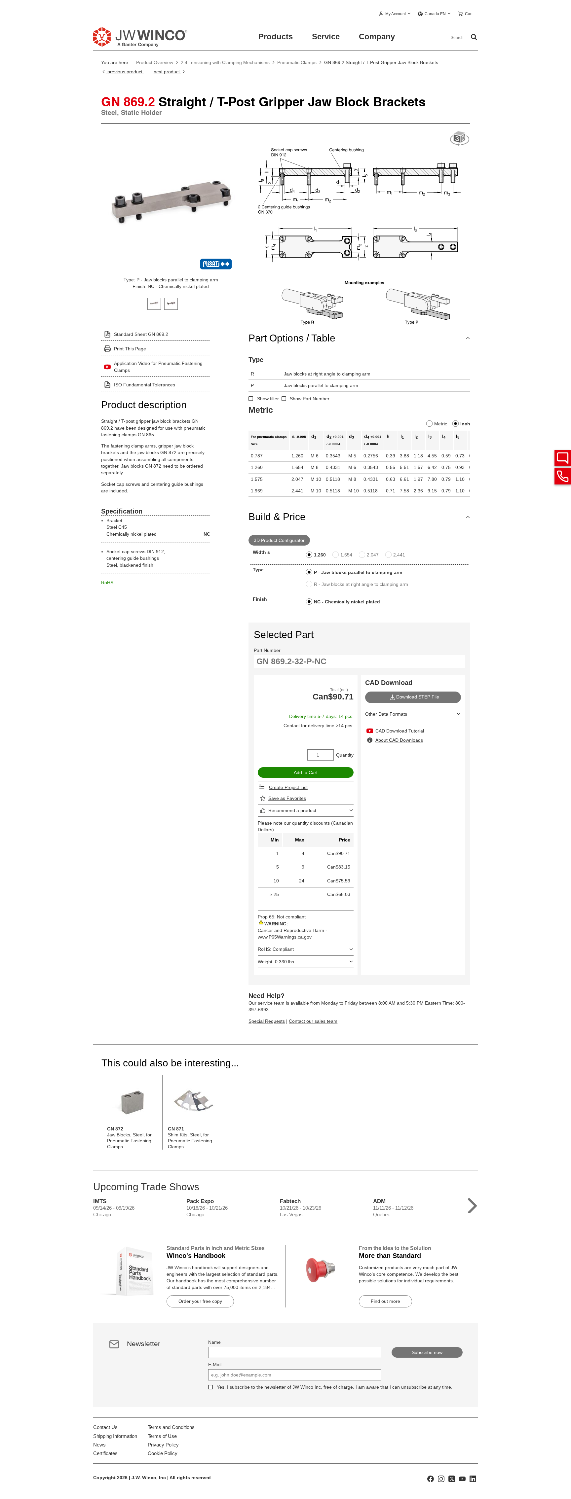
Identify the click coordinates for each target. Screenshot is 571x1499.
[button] (395, 14)
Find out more (385, 1301)
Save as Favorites (287, 798)
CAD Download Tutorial (399, 730)
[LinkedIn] (473, 1478)
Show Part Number (309, 398)
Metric (440, 423)
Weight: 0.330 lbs (276, 961)
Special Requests (266, 1021)
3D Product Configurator (279, 540)
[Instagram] (441, 1478)
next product (167, 71)
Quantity (345, 755)
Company (377, 36)
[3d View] (459, 139)
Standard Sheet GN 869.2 (141, 334)
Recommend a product (292, 810)
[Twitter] (451, 1478)
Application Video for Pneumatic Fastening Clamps (158, 367)
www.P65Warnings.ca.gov (285, 937)
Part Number (267, 650)
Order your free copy (200, 1301)
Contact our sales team (313, 1021)
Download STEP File (417, 696)
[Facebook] (430, 1478)
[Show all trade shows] (472, 1204)
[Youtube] (462, 1478)
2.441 (399, 554)
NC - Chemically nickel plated (347, 601)
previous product (125, 71)
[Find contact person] (562, 458)
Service (326, 36)
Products (275, 36)
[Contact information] (562, 476)
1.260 (320, 554)
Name (214, 1342)
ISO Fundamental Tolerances (144, 384)
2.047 (373, 554)
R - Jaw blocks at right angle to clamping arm (361, 584)
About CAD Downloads (399, 740)
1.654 (346, 554)
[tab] (154, 303)
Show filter (268, 398)
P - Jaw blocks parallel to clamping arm (358, 572)
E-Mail (214, 1364)
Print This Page (130, 348)
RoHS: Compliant (276, 949)
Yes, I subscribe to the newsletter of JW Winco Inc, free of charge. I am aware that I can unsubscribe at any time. (334, 1387)
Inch (465, 423)
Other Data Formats (386, 714)
